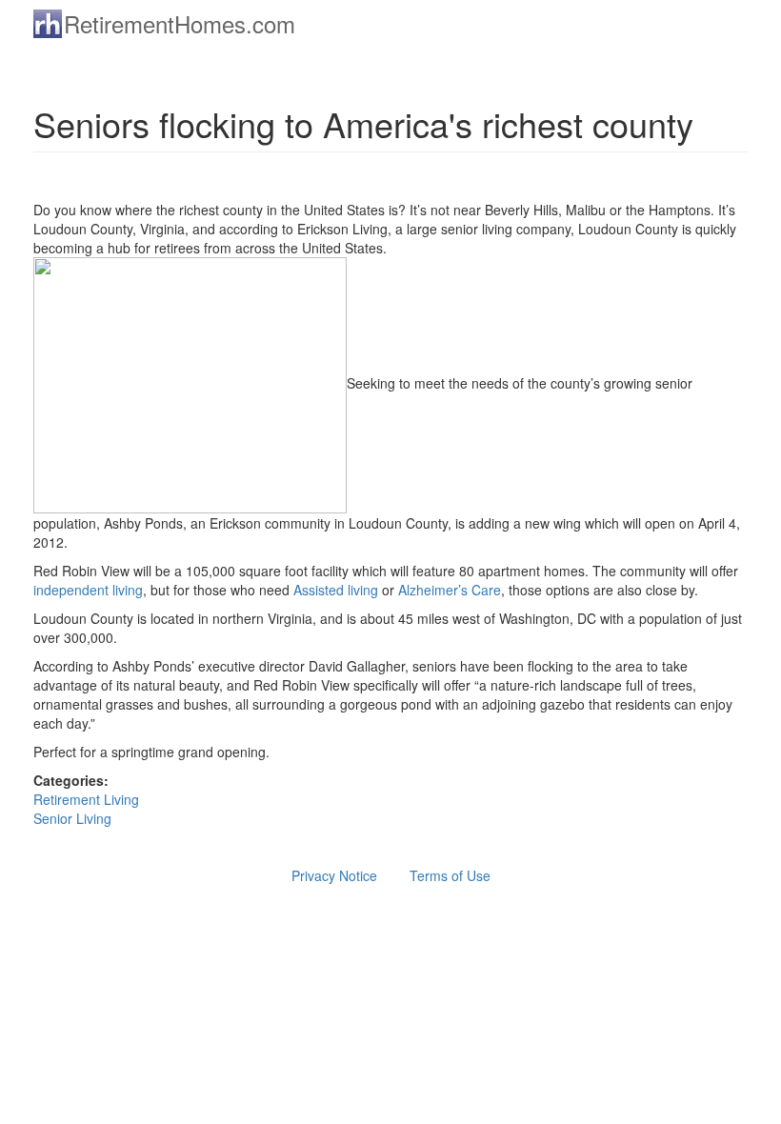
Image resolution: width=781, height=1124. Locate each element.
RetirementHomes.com (179, 23)
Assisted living (335, 589)
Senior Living (72, 818)
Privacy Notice (334, 875)
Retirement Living (86, 799)
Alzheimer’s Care (449, 589)
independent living (88, 589)
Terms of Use (450, 875)
